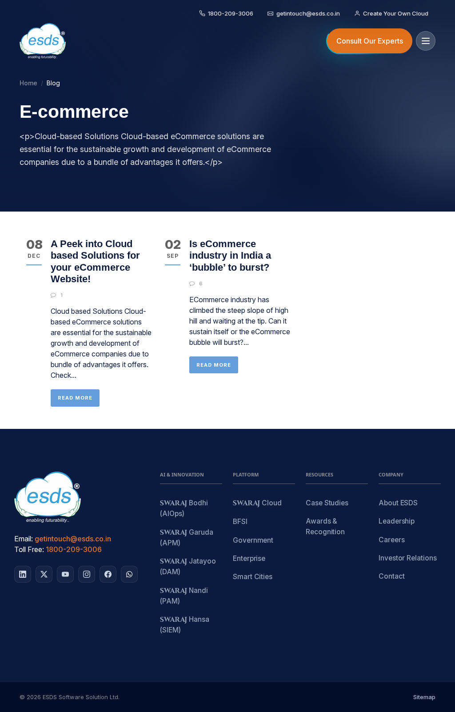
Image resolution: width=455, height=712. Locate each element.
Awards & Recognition (325, 526)
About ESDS (398, 503)
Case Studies (327, 503)
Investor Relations (408, 558)
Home (28, 83)
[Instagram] (86, 574)
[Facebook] (108, 574)
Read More (75, 398)
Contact (391, 576)
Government (253, 540)
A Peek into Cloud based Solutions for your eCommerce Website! (95, 261)
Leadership (397, 521)
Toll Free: (29, 549)
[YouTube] (65, 574)
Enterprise (249, 558)
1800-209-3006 (74, 549)
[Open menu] (425, 41)
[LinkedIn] (22, 574)
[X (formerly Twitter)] (44, 574)
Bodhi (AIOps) (184, 508)
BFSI (240, 521)
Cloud (257, 503)
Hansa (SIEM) (184, 624)
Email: (23, 538)
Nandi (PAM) (184, 595)
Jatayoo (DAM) (188, 566)
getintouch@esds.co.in (73, 538)
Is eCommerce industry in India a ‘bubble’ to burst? (230, 255)
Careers (391, 540)
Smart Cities (252, 576)
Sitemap (424, 696)
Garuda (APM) (186, 537)
